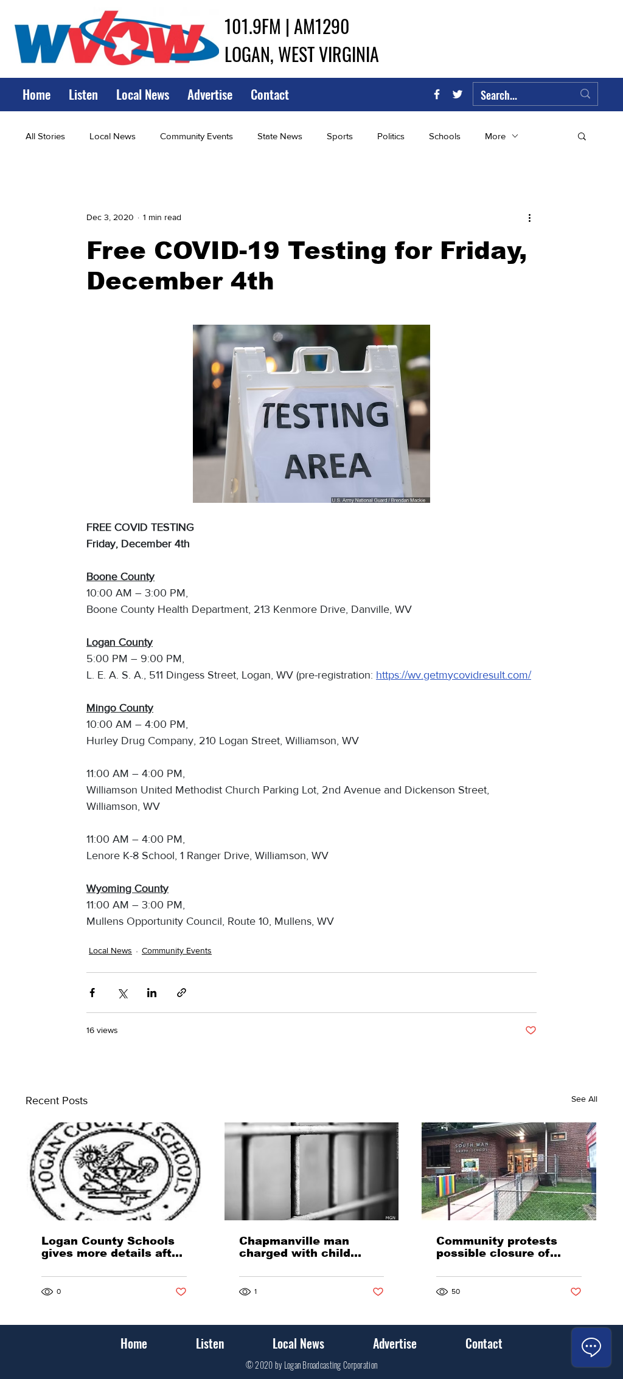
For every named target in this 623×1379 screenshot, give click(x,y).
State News (279, 136)
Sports (340, 136)
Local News (112, 136)
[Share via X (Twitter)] (122, 992)
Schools (445, 136)
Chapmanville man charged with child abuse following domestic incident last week (306, 1247)
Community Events (196, 136)
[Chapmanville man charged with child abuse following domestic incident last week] (311, 1171)
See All (584, 1099)
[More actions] (529, 217)
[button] (582, 135)
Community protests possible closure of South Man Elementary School (504, 1247)
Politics (391, 136)
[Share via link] (181, 992)
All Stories (45, 136)
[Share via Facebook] (92, 992)
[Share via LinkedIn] (152, 992)
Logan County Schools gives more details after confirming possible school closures (112, 1247)
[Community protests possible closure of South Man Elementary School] (509, 1171)
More (495, 136)
